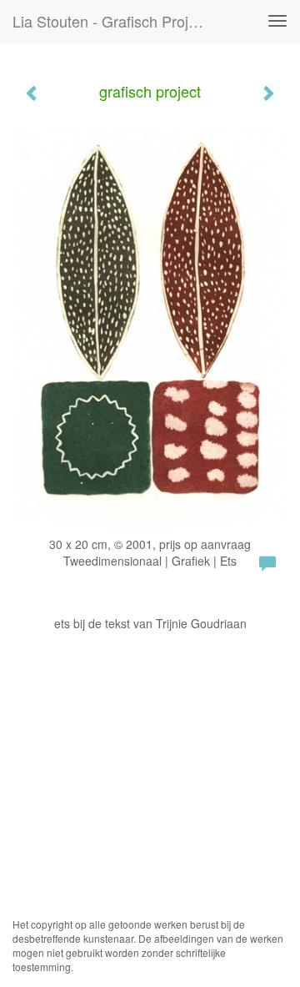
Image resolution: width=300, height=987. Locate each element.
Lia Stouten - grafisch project (110, 21)
